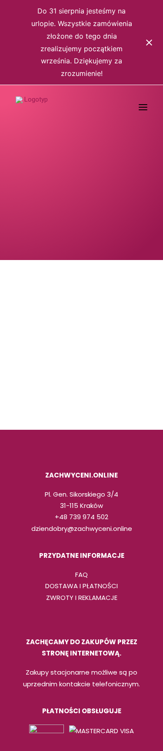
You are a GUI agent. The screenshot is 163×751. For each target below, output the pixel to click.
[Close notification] (149, 42)
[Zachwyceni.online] (32, 107)
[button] (143, 107)
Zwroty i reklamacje (81, 597)
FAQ (81, 574)
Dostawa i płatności (81, 585)
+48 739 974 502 (81, 516)
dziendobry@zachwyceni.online (81, 528)
